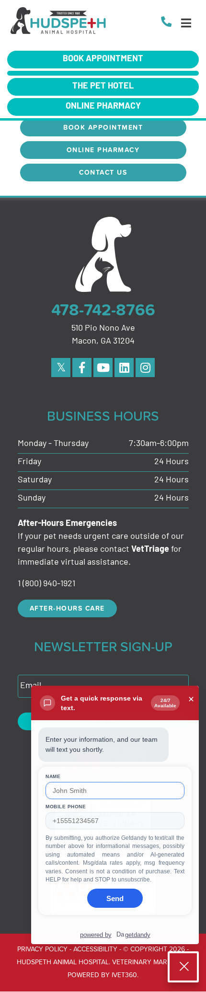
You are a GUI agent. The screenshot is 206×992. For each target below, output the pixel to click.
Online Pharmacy (103, 106)
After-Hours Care (67, 608)
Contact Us (103, 172)
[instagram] (145, 367)
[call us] (166, 22)
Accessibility (95, 948)
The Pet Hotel (103, 86)
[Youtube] (103, 367)
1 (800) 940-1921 (46, 584)
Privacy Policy (42, 948)
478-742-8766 (103, 309)
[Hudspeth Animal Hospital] (58, 23)
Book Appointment (103, 59)
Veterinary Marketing (151, 961)
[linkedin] (124, 367)
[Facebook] (82, 367)
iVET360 (124, 974)
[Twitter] (60, 367)
